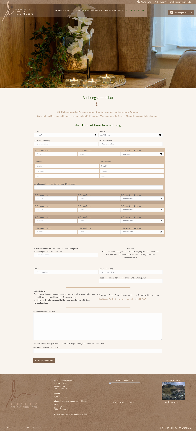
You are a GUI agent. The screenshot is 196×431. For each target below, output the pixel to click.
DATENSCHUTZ (185, 427)
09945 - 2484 (146, 2)
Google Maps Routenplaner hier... (75, 414)
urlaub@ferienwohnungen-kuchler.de (174, 2)
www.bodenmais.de (127, 402)
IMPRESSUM (172, 427)
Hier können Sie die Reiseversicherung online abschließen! (122, 299)
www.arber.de (176, 402)
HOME (163, 427)
